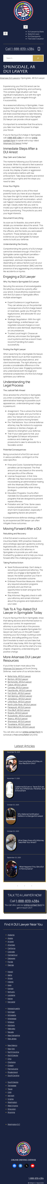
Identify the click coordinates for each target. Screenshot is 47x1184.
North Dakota (13, 1055)
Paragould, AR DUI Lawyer (19, 707)
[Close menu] (25, 27)
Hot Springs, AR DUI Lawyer (20, 695)
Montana (11, 1025)
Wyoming (11, 1112)
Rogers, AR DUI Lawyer (18, 712)
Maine (10, 998)
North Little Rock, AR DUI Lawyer (22, 704)
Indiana (10, 982)
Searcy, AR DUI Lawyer (18, 718)
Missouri (11, 1022)
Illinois (10, 978)
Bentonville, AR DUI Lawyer (20, 681)
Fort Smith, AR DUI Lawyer (19, 693)
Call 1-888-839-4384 (19, 49)
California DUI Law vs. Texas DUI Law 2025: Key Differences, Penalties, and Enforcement (30, 789)
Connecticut (12, 955)
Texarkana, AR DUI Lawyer (19, 724)
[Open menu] (5, 33)
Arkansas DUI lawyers (13, 668)
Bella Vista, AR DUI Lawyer (19, 676)
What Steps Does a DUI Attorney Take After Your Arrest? (31, 841)
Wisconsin (12, 1109)
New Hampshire (14, 1035)
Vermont (11, 1095)
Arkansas (11, 945)
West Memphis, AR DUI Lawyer (21, 727)
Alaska (10, 938)
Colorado (11, 951)
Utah (9, 1092)
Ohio (9, 1059)
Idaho (10, 975)
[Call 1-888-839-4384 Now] (39, 48)
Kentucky (11, 992)
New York (11, 1049)
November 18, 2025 (13, 752)
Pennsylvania (13, 1069)
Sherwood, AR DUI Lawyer (19, 721)
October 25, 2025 (13, 805)
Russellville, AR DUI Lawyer (19, 715)
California (11, 948)
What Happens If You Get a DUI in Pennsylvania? (31, 868)
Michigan (11, 1012)
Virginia (11, 1099)
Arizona (11, 941)
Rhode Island (13, 1072)
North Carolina (13, 1052)
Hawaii (10, 971)
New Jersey (12, 1038)
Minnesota (12, 1015)
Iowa (9, 985)
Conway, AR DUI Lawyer (18, 687)
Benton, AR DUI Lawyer (18, 679)
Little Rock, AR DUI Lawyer (19, 701)
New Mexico (12, 1045)
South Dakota (13, 1082)
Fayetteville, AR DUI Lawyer (20, 690)
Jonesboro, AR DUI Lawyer (19, 698)
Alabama (11, 935)
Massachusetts (14, 1008)
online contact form (31, 731)
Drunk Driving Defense (23, 1160)
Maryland (11, 1002)
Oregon (10, 1065)
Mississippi (12, 1018)
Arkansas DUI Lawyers (10, 78)
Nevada (11, 1032)
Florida (10, 962)
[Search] (38, 58)
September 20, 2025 (14, 857)
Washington (12, 1102)
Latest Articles (24, 746)
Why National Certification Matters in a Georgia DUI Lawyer (30, 815)
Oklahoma (12, 1062)
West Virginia (13, 1105)
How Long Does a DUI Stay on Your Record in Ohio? (30, 762)
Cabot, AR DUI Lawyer (17, 684)
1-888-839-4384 (14, 137)
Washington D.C (14, 1124)
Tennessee (12, 1085)
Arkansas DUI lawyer (12, 143)
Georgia (11, 965)
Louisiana (11, 995)
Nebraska (11, 1028)
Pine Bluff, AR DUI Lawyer (19, 710)
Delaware (11, 958)
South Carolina (13, 1075)
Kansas (10, 988)
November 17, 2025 (13, 778)
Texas (10, 1089)
